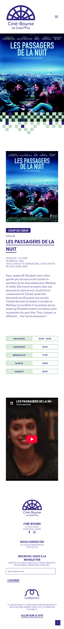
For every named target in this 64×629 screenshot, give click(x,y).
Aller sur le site (32, 615)
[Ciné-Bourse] (21, 16)
